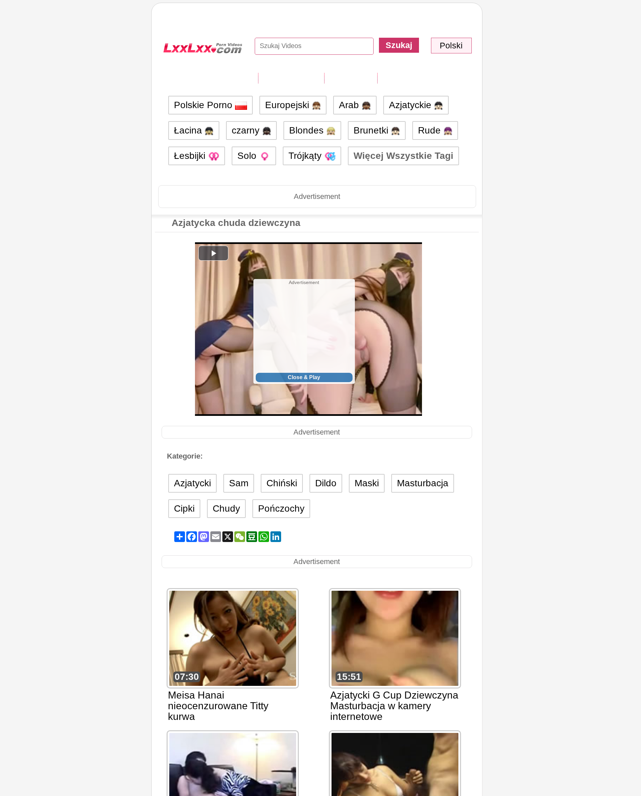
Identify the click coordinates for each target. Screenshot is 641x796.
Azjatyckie (411, 105)
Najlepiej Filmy (410, 78)
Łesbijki (191, 156)
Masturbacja (422, 483)
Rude (430, 130)
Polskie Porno (204, 105)
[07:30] (233, 637)
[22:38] (395, 780)
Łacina (189, 130)
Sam (238, 483)
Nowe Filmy (351, 78)
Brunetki (372, 130)
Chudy (226, 508)
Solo (248, 156)
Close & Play (304, 377)
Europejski (288, 105)
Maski (367, 483)
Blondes (307, 130)
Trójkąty (306, 156)
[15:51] (395, 637)
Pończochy (281, 508)
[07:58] (233, 780)
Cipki (184, 508)
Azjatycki (192, 483)
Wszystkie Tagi (291, 78)
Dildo (326, 483)
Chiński (281, 483)
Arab (350, 105)
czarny (247, 130)
